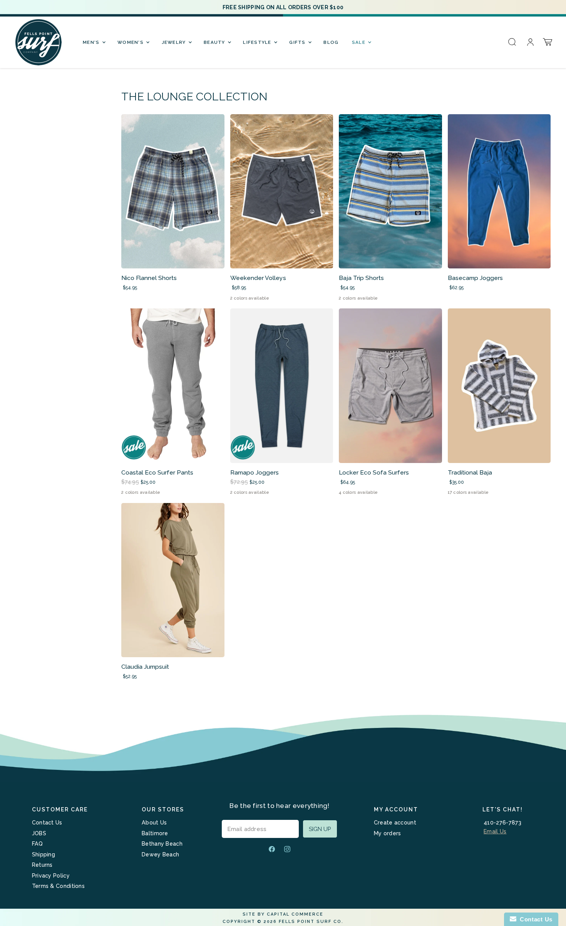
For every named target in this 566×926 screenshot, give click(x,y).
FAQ (37, 844)
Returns (42, 865)
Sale (359, 42)
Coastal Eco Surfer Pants (157, 472)
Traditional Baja (470, 472)
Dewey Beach (160, 854)
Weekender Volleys (258, 277)
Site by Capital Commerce (283, 914)
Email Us (495, 831)
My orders (387, 833)
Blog (330, 42)
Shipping (43, 854)
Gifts (298, 42)
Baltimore (155, 833)
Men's (92, 42)
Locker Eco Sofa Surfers (374, 472)
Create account (395, 822)
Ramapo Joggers (254, 472)
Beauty (215, 42)
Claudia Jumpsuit (145, 666)
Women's (131, 42)
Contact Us (47, 822)
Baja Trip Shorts (361, 277)
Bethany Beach (162, 844)
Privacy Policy (51, 876)
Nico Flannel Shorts (149, 277)
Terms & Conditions (58, 886)
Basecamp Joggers (475, 277)
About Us (154, 822)
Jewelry (175, 42)
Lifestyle (258, 42)
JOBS (39, 833)
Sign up (320, 829)
